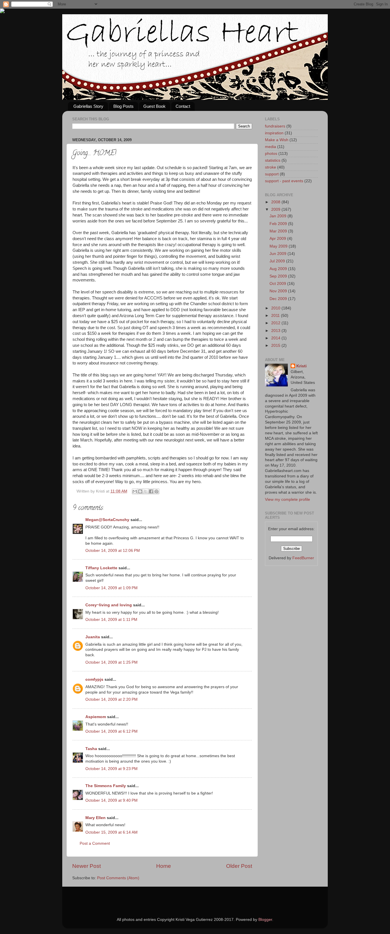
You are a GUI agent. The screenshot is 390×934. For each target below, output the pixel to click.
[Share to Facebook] (151, 491)
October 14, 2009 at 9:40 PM (111, 800)
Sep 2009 (279, 276)
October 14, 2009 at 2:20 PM (111, 699)
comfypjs (94, 679)
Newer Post (86, 866)
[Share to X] (145, 491)
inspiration (274, 133)
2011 (276, 315)
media (270, 147)
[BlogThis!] (140, 491)
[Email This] (135, 491)
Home (163, 866)
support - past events (284, 181)
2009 (276, 209)
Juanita (92, 637)
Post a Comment (95, 843)
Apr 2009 (278, 238)
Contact (183, 106)
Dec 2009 (279, 299)
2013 (276, 331)
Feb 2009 (279, 224)
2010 (276, 308)
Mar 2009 (279, 231)
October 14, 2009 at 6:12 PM (111, 731)
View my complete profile (287, 499)
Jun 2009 (279, 254)
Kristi (301, 366)
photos (271, 153)
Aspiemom (95, 717)
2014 (276, 338)
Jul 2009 (278, 261)
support (272, 174)
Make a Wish (276, 140)
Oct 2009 (278, 283)
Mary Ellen (95, 818)
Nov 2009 (279, 291)
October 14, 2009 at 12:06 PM (112, 550)
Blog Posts (123, 106)
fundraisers (275, 126)
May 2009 (279, 246)
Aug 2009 (279, 269)
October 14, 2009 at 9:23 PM (111, 769)
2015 (276, 345)
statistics (272, 160)
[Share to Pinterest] (156, 491)
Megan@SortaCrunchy (107, 520)
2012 (276, 323)
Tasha (91, 749)
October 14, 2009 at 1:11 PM (111, 619)
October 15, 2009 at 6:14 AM (111, 832)
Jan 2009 (279, 216)
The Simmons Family (105, 786)
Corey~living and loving (108, 605)
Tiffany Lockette (101, 568)
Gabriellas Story (88, 106)
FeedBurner (303, 558)
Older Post (239, 866)
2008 (276, 202)
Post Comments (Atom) (118, 878)
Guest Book (154, 106)
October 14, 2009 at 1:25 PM (111, 662)
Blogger (265, 919)
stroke (270, 167)
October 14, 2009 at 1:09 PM (111, 588)
